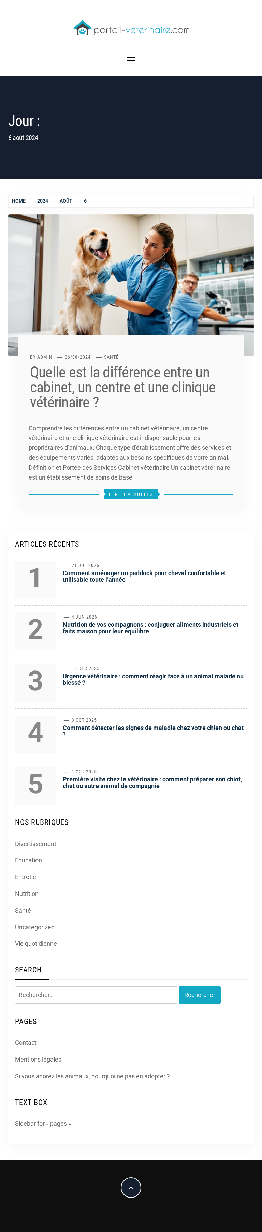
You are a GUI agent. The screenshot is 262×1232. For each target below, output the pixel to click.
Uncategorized (35, 927)
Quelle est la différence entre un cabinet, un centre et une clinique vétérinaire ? (123, 387)
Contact (26, 1042)
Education (28, 860)
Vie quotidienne (36, 943)
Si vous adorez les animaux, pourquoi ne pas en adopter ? (92, 1076)
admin (45, 357)
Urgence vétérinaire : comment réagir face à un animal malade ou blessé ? (153, 680)
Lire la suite (129, 494)
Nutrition (27, 893)
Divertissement (35, 843)
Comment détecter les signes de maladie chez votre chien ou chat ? (153, 731)
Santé (111, 357)
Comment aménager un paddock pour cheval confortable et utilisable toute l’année (144, 576)
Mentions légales (38, 1059)
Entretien (27, 877)
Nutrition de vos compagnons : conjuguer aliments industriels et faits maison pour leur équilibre (150, 628)
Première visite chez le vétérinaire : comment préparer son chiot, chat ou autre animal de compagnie (152, 783)
